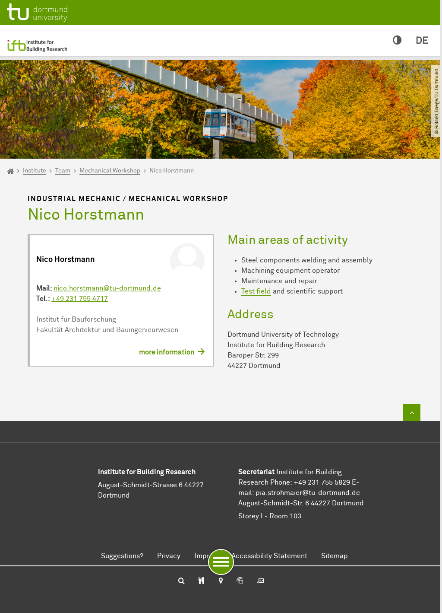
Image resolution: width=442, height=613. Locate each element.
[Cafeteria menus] (201, 581)
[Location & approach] (220, 581)
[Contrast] (397, 41)
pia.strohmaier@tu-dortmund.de (308, 492)
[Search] (181, 581)
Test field (256, 291)
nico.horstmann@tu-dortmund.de (107, 288)
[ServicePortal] (240, 581)
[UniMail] (260, 581)
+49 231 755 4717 (79, 298)
